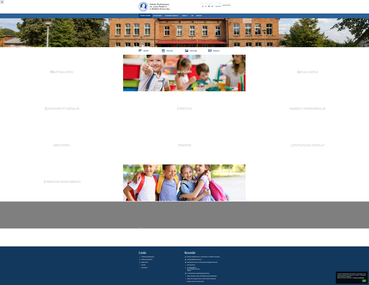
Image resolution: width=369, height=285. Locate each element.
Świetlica (184, 108)
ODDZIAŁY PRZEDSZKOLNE (307, 108)
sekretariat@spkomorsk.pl (194, 259)
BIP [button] (192, 15)
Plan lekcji (308, 71)
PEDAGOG (184, 145)
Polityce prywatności (359, 277)
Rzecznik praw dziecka (63, 181)
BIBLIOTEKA (61, 145)
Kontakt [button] (199, 15)
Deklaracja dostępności (147, 256)
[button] (209, 6)
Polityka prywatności (147, 259)
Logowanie (218, 6)
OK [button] (364, 280)
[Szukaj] (220, 3)
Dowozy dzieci (186, 181)
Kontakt (143, 265)
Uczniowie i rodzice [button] (171, 15)
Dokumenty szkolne (63, 108)
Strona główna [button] (145, 15)
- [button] (206, 6)
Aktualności (63, 71)
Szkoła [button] (184, 15)
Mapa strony (144, 262)
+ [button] (203, 6)
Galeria (186, 71)
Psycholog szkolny (309, 145)
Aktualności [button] (157, 15)
